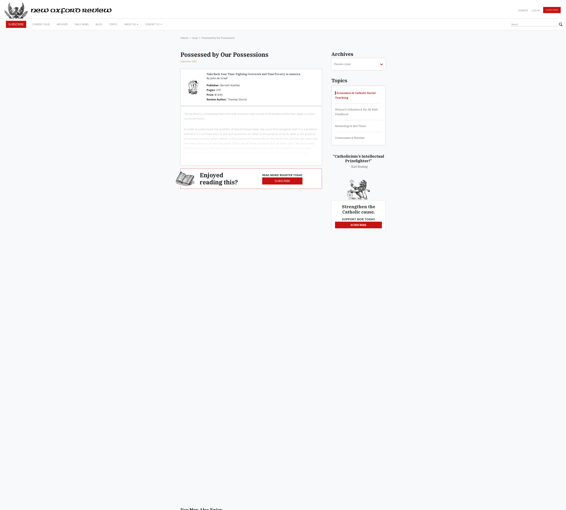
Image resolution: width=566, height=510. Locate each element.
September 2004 (188, 61)
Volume (184, 38)
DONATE (523, 10)
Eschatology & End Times (350, 126)
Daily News (82, 24)
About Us (130, 24)
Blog (99, 24)
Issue (195, 38)
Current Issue (41, 24)
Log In (536, 10)
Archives (62, 24)
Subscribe (552, 10)
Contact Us (152, 24)
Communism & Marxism (350, 138)
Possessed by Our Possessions (218, 38)
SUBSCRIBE (282, 181)
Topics (113, 24)
